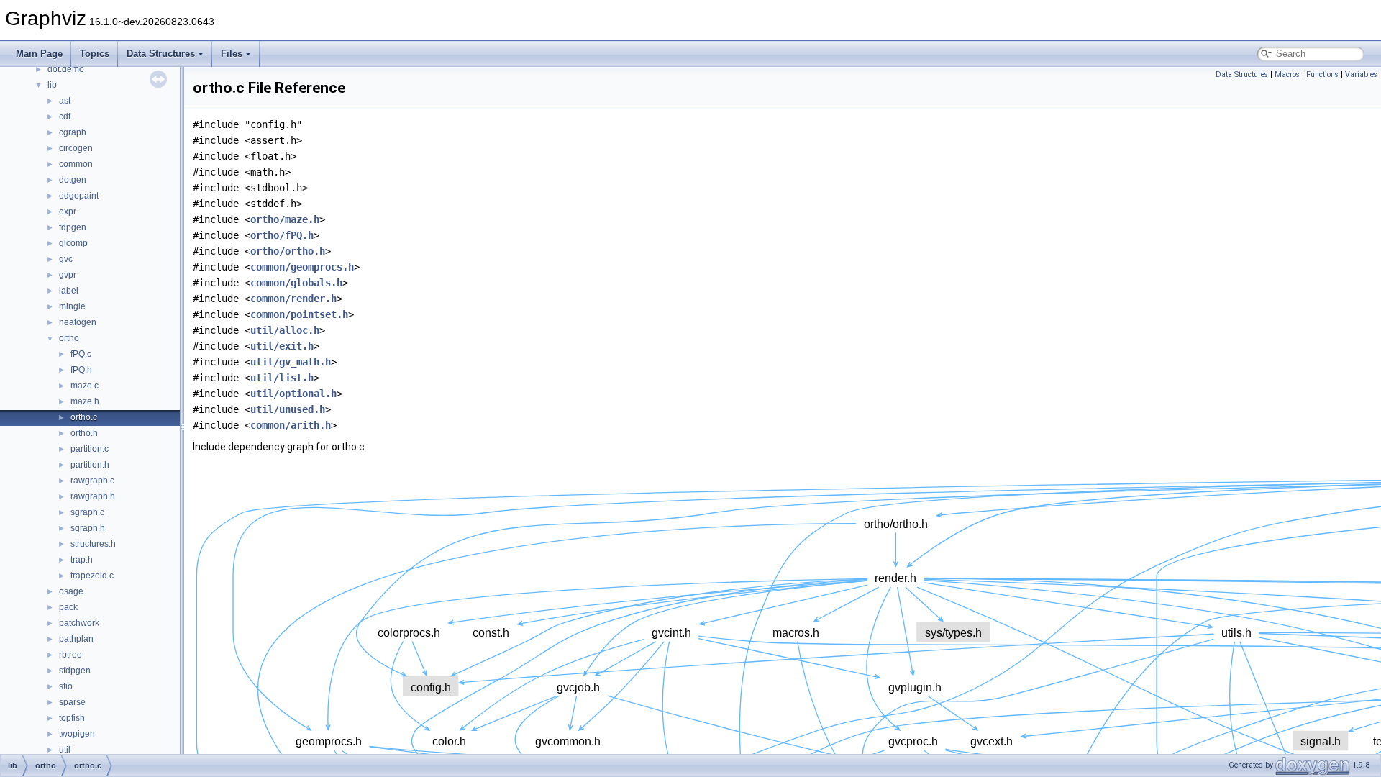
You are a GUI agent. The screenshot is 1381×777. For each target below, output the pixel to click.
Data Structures (161, 53)
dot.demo (65, 69)
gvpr (67, 275)
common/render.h (293, 298)
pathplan (76, 639)
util (64, 750)
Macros (1287, 74)
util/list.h (282, 377)
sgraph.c (87, 512)
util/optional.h (293, 393)
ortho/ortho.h (287, 251)
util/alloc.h (284, 330)
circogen (76, 148)
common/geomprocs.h (302, 267)
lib (52, 85)
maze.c (84, 386)
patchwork (79, 623)
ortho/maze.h (284, 219)
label (68, 291)
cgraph (72, 132)
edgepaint (79, 196)
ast (64, 101)
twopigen (77, 734)
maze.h (84, 401)
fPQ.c (80, 354)
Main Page (39, 53)
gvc (66, 259)
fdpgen (72, 227)
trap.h (81, 560)
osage (71, 591)
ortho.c (83, 417)
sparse (72, 702)
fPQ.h (81, 370)
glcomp (73, 243)
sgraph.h (87, 528)
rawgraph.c (92, 481)
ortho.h (84, 433)
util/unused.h (287, 409)
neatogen (77, 322)
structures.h (93, 544)
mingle (72, 306)
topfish (72, 718)
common (76, 164)
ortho (69, 338)
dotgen (72, 180)
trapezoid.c (92, 576)
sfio (66, 686)
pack (68, 607)
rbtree (70, 655)
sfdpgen (75, 670)
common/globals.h (296, 282)
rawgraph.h (92, 496)
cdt (64, 117)
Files (231, 53)
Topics (94, 53)
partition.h (89, 465)
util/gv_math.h (290, 362)
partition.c (89, 449)
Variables (1361, 74)
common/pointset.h (299, 314)
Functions (1322, 74)
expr (67, 211)
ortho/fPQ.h (282, 235)
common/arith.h (290, 425)
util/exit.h (282, 346)
